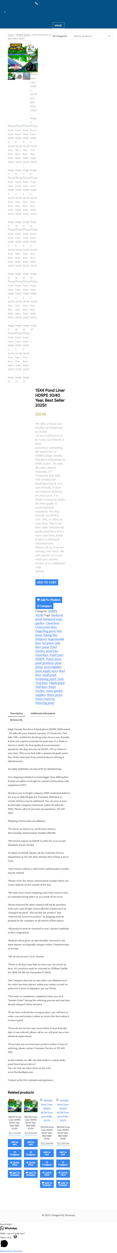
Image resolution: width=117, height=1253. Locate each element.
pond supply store (46, 671)
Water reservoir (45, 698)
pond (45, 647)
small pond (49, 675)
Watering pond (44, 702)
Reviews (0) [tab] (16, 719)
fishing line (50, 635)
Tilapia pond (56, 683)
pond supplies (52, 667)
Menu (58, 25)
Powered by (11, 1251)
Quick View (15, 1163)
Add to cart (47, 582)
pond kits (52, 651)
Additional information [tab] (43, 713)
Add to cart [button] (14, 1143)
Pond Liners (53, 659)
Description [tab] (16, 713)
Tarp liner (41, 683)
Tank (60, 679)
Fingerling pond (45, 631)
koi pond (47, 643)
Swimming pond (45, 679)
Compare (45, 606)
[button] (33, 47)
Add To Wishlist (50, 600)
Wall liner (41, 687)
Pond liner (41, 655)
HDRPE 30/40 (23, 34)
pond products (44, 663)
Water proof (54, 694)
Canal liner (52, 623)
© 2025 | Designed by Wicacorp (58, 1215)
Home (11, 34)
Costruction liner (46, 627)
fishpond (40, 639)
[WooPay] (50, 592)
